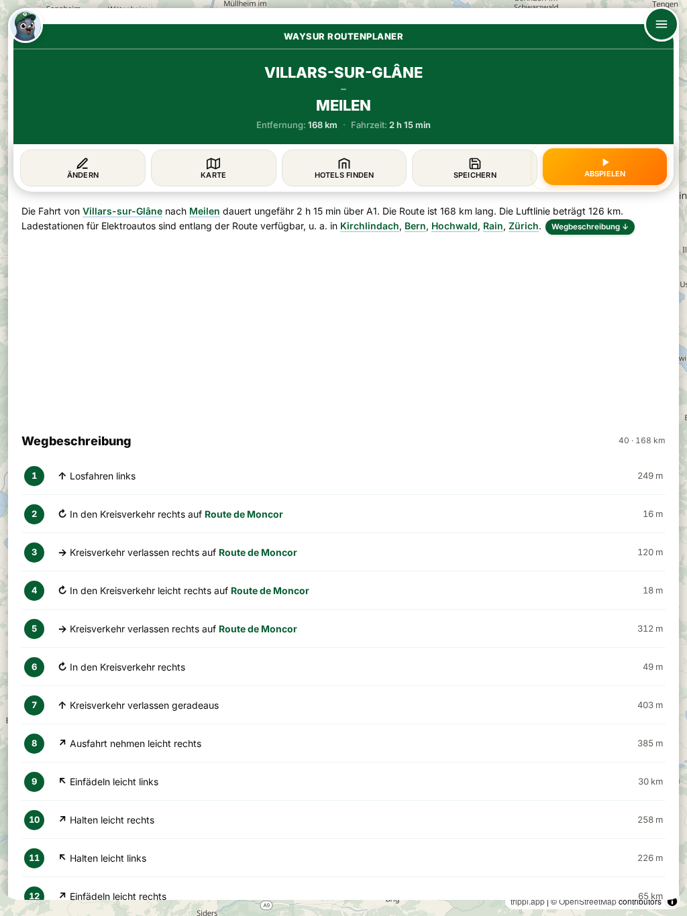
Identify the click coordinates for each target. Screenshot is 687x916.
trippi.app (528, 901)
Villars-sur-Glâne (122, 211)
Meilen (204, 211)
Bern (415, 225)
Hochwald (454, 225)
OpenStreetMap (588, 901)
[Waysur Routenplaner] (25, 25)
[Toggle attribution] (672, 901)
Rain (493, 225)
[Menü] (661, 24)
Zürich (524, 225)
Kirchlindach (369, 225)
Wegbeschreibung (590, 226)
